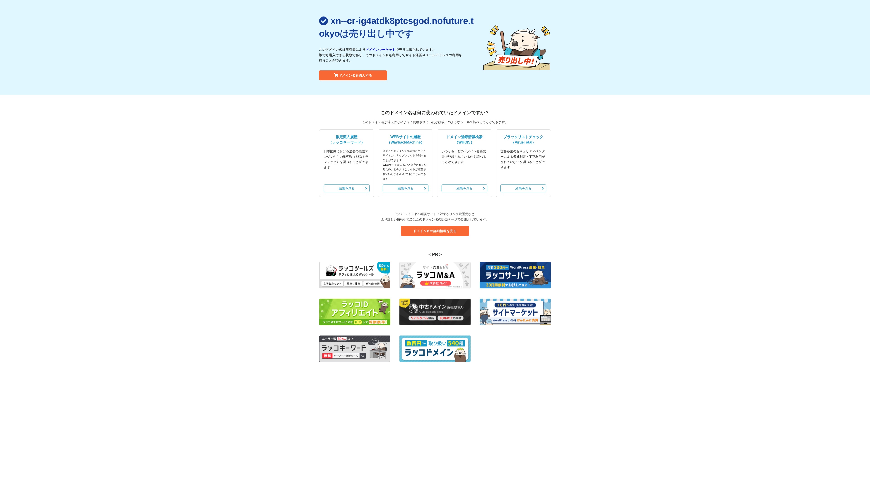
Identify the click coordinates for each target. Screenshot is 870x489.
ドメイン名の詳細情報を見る (435, 231)
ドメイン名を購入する (355, 75)
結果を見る (347, 188)
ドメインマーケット (381, 49)
